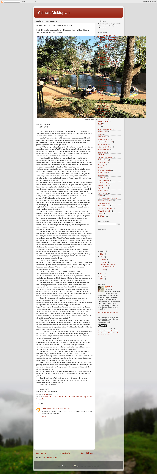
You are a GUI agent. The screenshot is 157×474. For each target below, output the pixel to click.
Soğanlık (101, 167)
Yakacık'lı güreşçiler (104, 211)
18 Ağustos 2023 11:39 (63, 408)
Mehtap (100, 134)
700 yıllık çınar (103, 78)
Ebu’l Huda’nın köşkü (105, 101)
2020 (102, 254)
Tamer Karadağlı (103, 180)
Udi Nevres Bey (81, 397)
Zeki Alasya (101, 216)
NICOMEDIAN (105, 46)
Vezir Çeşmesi (102, 193)
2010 (102, 276)
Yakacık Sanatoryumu (105, 208)
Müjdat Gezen (102, 144)
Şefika (109, 286)
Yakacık (100, 195)
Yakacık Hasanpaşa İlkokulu (107, 198)
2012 (102, 273)
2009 (102, 279)
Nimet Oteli (101, 155)
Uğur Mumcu (102, 188)
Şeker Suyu (102, 177)
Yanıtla (44, 416)
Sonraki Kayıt (42, 453)
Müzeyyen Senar (103, 149)
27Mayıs (100, 75)
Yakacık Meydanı (103, 206)
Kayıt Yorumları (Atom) (49, 457)
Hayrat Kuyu (102, 114)
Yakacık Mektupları (53, 12)
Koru (99, 126)
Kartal (100, 124)
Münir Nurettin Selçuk (50, 397)
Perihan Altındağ (103, 160)
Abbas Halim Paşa (104, 80)
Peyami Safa (62, 397)
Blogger (77, 466)
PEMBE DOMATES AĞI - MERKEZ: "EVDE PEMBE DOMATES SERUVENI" (109, 37)
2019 (102, 257)
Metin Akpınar (102, 137)
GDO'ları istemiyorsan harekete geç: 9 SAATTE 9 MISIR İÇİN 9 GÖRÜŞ (109, 63)
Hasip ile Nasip (103, 108)
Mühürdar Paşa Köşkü (105, 142)
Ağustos (105, 262)
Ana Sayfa (65, 453)
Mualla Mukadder (103, 139)
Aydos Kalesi (102, 96)
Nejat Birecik (102, 152)
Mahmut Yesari (103, 131)
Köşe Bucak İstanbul (105, 129)
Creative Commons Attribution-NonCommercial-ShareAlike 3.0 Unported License (108, 333)
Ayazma (100, 90)
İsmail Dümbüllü (103, 121)
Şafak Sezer (102, 175)
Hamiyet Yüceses (103, 106)
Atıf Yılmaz (101, 88)
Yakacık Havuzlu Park (105, 201)
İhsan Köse (101, 116)
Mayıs (104, 270)
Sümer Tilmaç (102, 172)
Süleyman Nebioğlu (104, 170)
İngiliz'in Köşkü (103, 119)
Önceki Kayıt (87, 453)
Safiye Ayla (71, 397)
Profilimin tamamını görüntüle (108, 312)
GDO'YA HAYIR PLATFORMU (105, 59)
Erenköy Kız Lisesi (106, 53)
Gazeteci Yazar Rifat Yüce (108, 48)
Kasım (104, 259)
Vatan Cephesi (103, 190)
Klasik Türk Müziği (48, 408)
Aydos (100, 93)
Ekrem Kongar (102, 103)
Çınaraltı (100, 98)
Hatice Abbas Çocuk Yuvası (107, 111)
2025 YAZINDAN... (106, 41)
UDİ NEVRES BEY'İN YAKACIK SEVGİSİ (108, 265)
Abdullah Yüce (102, 83)
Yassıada (101, 213)
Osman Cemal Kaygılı (105, 157)
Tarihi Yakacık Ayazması (106, 183)
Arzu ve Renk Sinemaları (106, 85)
